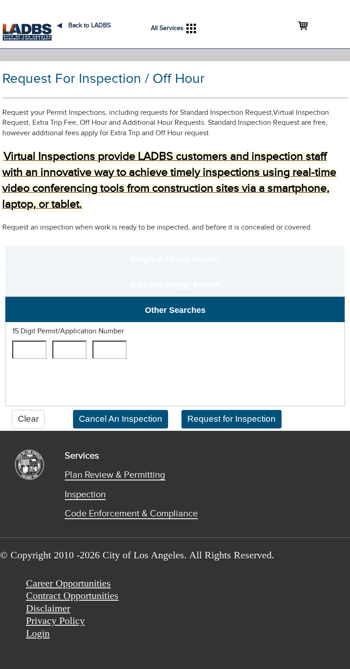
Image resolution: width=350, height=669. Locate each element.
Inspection (85, 494)
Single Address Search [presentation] (175, 259)
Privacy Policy (55, 620)
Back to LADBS (84, 25)
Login (38, 633)
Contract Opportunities (72, 595)
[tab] (175, 258)
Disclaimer (48, 608)
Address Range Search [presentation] (175, 284)
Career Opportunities (68, 583)
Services (82, 455)
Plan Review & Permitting (115, 475)
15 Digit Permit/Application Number (68, 331)
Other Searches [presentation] (175, 310)
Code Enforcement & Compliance (131, 513)
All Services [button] (167, 28)
